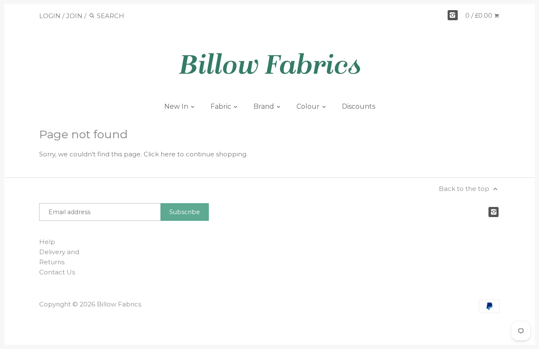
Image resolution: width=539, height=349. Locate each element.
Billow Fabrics (119, 304)
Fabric (222, 106)
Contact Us (57, 272)
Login (50, 16)
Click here (160, 154)
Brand (264, 106)
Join (74, 16)
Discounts (358, 106)
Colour (308, 106)
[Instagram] (453, 15)
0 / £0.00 (479, 15)
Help (47, 242)
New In (177, 106)
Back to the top (465, 189)
